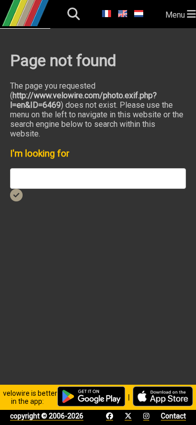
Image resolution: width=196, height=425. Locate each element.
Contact (173, 416)
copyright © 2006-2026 (46, 416)
